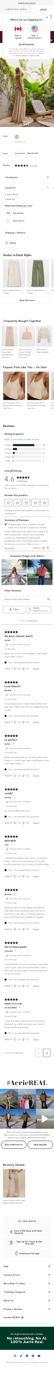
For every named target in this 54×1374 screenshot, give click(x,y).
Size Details (18, 213)
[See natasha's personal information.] (15, 951)
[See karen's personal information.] (13, 640)
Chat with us (18, 220)
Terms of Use (34, 55)
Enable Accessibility (27, 2)
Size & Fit (10, 187)
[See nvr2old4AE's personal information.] (19, 1007)
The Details (11, 177)
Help (6, 1266)
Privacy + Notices (13, 1308)
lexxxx (7, 797)
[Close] (47, 17)
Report (36, 668)
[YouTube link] (39, 1356)
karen (7, 640)
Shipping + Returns (15, 232)
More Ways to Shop (14, 1283)
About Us (9, 1300)
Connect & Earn (12, 1274)
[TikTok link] (21, 1356)
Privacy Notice (21, 55)
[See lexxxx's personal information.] (14, 797)
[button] (18, 32)
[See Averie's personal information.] (14, 894)
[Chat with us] (8, 221)
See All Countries (26, 44)
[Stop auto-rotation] (51, 40)
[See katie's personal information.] (13, 744)
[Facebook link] (27, 1356)
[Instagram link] (15, 1356)
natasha (8, 950)
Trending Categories (15, 1291)
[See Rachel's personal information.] (14, 690)
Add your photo (14, 1144)
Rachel (7, 690)
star (6, 844)
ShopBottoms (27, 300)
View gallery (40, 1144)
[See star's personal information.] (11, 844)
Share (13, 242)
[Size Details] (8, 213)
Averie (7, 894)
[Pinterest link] (33, 1356)
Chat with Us (29, 1220)
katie (7, 743)
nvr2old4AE (10, 1007)
